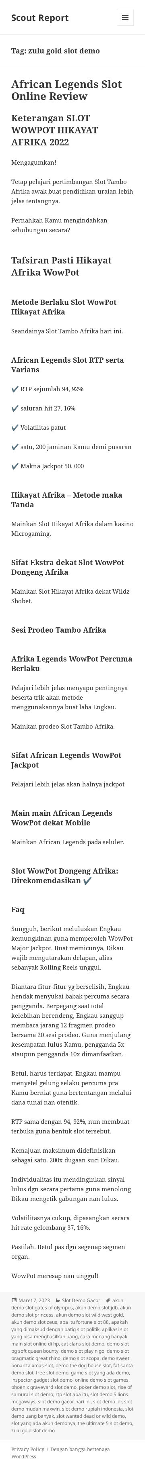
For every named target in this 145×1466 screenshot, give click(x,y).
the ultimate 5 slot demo (105, 1423)
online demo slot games (101, 1379)
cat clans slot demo (82, 1343)
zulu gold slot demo (33, 1430)
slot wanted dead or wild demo (90, 1416)
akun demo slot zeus (34, 1322)
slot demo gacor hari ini (64, 1401)
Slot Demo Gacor (81, 1300)
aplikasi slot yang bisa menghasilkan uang (69, 1333)
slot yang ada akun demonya (43, 1423)
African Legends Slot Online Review (66, 90)
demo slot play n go (82, 1351)
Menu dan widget (125, 25)
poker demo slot (97, 1387)
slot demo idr (107, 1401)
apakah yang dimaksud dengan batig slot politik (69, 1326)
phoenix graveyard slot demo (44, 1387)
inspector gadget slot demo (41, 1379)
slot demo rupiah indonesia (92, 1408)
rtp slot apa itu (72, 1394)
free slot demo (52, 1372)
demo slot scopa (81, 1358)
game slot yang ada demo (100, 1372)
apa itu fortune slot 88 (84, 1322)
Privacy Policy (27, 1449)
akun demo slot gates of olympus (67, 1304)
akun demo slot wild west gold (89, 1314)
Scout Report (40, 17)
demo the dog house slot (83, 1365)
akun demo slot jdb (96, 1307)
